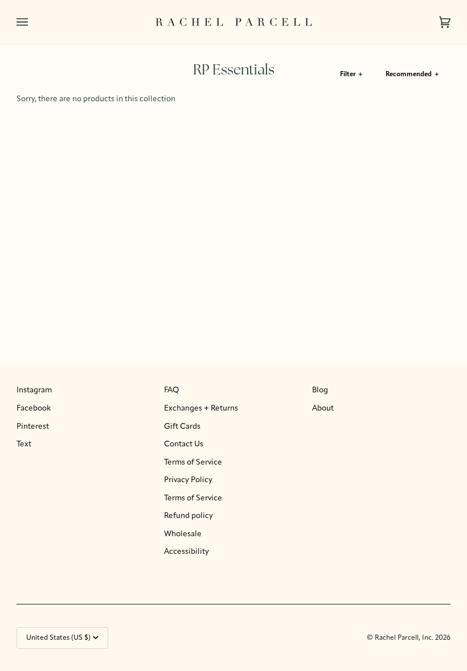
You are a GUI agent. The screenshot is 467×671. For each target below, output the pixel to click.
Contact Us (183, 444)
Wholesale (183, 534)
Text (24, 444)
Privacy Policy (188, 480)
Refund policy (188, 516)
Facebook (34, 408)
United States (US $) (58, 638)
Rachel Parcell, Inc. (405, 638)
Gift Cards (182, 426)
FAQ (171, 390)
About (323, 408)
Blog (320, 390)
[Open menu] (34, 22)
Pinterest (33, 426)
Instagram (34, 390)
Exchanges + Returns (201, 408)
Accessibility (186, 552)
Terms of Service (193, 462)
